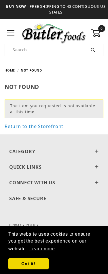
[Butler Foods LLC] (54, 32)
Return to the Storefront (34, 126)
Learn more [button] (42, 248)
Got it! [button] (28, 263)
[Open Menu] (11, 33)
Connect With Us (32, 182)
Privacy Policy (24, 225)
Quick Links (25, 167)
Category (22, 151)
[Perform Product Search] (93, 50)
